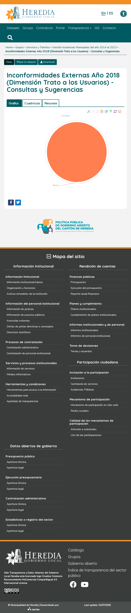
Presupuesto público (20, 456)
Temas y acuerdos (81, 351)
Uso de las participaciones (86, 435)
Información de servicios (21, 368)
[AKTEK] (33, 609)
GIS (97, 28)
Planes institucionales (83, 309)
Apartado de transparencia (22, 401)
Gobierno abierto (82, 563)
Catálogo (76, 550)
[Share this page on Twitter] (18, 202)
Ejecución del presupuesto (86, 288)
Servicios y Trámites (38, 47)
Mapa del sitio (68, 256)
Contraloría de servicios (84, 384)
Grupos (19, 47)
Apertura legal (15, 467)
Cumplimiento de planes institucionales (94, 315)
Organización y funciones (21, 288)
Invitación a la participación (89, 372)
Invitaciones (77, 378)
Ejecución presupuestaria (24, 477)
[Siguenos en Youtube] (84, 584)
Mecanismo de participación (90, 399)
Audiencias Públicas (82, 390)
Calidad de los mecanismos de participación (91, 422)
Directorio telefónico (19, 332)
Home (9, 47)
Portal (60, 28)
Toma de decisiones (84, 345)
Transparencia (79, 28)
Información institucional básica (25, 282)
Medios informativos (19, 374)
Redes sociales (80, 411)
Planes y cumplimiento (86, 303)
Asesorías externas (18, 321)
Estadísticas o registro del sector (29, 519)
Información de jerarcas (20, 309)
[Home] (35, 13)
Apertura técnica (16, 462)
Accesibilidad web (17, 395)
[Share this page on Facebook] (11, 202)
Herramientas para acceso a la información (31, 390)
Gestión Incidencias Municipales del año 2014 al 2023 (85, 47)
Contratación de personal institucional (28, 353)
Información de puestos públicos (26, 315)
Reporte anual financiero (85, 294)
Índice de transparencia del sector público (97, 573)
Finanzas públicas (82, 276)
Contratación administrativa (22, 347)
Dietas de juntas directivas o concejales (30, 326)
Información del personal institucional (32, 303)
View (9, 62)
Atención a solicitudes (84, 429)
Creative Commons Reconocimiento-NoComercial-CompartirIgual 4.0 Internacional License (33, 580)
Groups (28, 28)
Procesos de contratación (24, 342)
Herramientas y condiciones (26, 384)
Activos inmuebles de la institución (27, 294)
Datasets (13, 28)
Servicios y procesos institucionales (31, 363)
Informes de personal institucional (90, 336)
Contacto (109, 28)
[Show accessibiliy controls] (123, 14)
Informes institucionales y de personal (97, 324)
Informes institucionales (84, 330)
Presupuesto (78, 282)
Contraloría (44, 28)
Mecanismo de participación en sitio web (94, 405)
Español (111, 13)
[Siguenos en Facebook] (73, 584)
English (103, 13)
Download (49, 62)
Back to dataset (26, 62)
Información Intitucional (22, 276)
